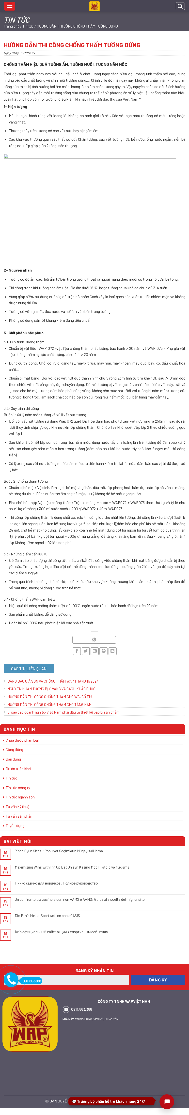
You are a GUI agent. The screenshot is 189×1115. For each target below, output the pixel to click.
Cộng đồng (14, 749)
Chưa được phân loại (22, 740)
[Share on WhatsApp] (94, 640)
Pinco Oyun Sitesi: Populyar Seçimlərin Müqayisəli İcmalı (59, 851)
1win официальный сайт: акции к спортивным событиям (61, 932)
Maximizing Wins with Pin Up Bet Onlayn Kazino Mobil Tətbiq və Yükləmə (72, 867)
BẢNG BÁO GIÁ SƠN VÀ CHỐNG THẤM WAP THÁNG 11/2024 (53, 681)
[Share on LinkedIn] (113, 651)
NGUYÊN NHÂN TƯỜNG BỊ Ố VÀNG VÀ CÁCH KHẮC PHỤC (51, 689)
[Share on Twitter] (86, 651)
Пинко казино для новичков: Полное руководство (56, 883)
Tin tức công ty (18, 787)
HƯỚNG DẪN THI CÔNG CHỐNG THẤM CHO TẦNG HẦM (49, 704)
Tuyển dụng (15, 825)
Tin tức (28, 26)
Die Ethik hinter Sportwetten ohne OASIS (47, 915)
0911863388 (32, 980)
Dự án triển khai (18, 768)
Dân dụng (13, 759)
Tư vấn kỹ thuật (18, 806)
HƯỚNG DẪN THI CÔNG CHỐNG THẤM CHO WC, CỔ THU (50, 696)
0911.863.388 (81, 1009)
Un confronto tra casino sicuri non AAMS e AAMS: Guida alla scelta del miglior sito (80, 899)
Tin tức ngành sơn (20, 796)
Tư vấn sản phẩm (19, 816)
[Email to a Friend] (95, 651)
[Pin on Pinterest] (103, 651)
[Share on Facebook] (77, 651)
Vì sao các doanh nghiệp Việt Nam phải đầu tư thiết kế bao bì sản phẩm (63, 712)
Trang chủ (11, 26)
